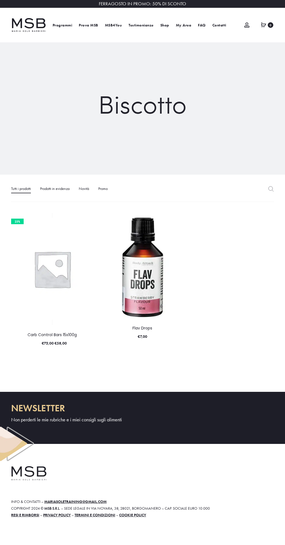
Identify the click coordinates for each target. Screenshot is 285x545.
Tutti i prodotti (21, 188)
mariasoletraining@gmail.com (75, 501)
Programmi (62, 25)
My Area (183, 25)
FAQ (202, 25)
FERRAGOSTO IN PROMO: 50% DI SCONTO (142, 4)
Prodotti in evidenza (55, 188)
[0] (263, 24)
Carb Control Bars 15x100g (52, 335)
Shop (164, 25)
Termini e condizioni (95, 514)
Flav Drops (142, 328)
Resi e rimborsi (25, 514)
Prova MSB (88, 25)
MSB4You (113, 25)
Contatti (219, 25)
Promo (103, 188)
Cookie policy (132, 514)
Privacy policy (57, 514)
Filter (271, 189)
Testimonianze (141, 25)
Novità (84, 188)
